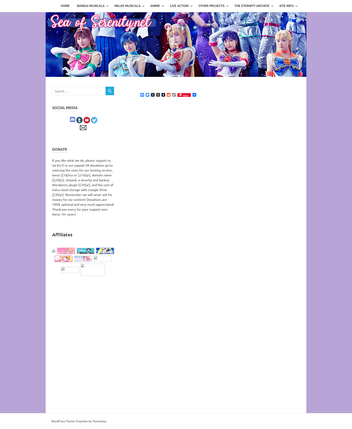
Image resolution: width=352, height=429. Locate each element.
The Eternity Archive (251, 6)
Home (65, 6)
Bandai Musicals (90, 6)
